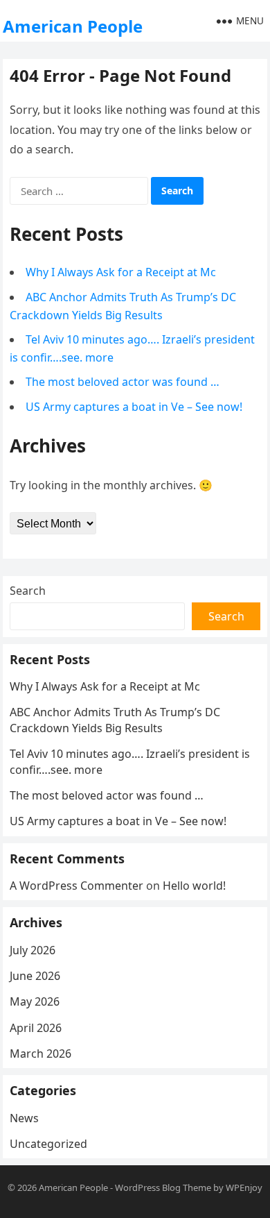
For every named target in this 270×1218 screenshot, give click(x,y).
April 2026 (36, 1027)
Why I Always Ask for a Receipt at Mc (121, 272)
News (24, 1118)
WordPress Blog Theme (163, 1187)
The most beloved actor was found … (122, 381)
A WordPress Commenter (76, 885)
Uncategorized (48, 1143)
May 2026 (35, 1001)
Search (28, 590)
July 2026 (32, 950)
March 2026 (40, 1053)
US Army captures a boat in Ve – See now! (134, 406)
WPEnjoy (244, 1187)
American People (73, 26)
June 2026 (35, 975)
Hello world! (194, 885)
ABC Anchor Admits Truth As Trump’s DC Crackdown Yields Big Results (115, 719)
